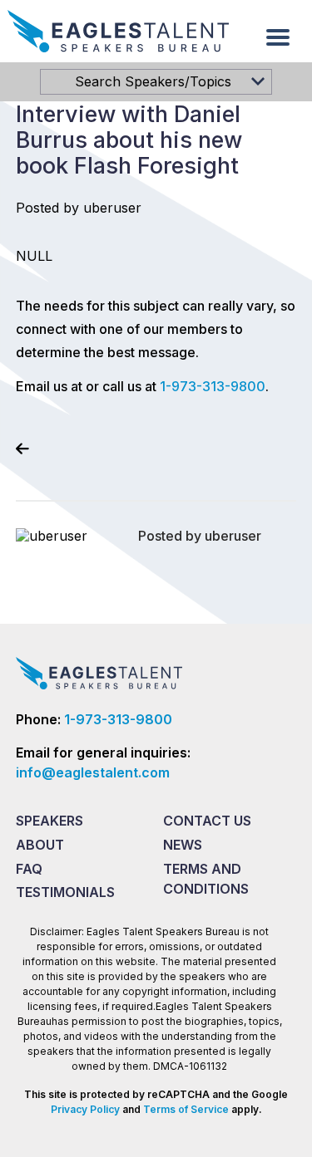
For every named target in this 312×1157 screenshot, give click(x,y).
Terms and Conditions (206, 878)
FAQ (29, 868)
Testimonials (65, 892)
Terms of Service (186, 1109)
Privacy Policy (85, 1109)
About (40, 844)
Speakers (49, 820)
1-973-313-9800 (212, 386)
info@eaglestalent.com (93, 772)
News (182, 844)
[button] (278, 37)
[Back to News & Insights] (22, 449)
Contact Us (207, 820)
